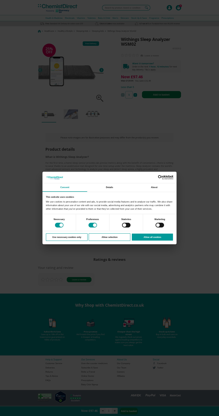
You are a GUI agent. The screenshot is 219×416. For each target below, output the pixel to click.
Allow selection (110, 237)
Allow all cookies (152, 237)
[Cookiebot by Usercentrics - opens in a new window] (160, 177)
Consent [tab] (64, 187)
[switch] (92, 225)
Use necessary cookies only (66, 237)
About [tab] (154, 187)
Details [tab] (109, 187)
